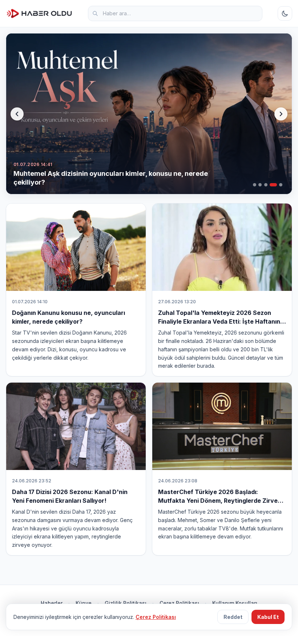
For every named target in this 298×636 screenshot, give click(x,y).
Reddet (233, 617)
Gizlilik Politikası (125, 603)
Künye (84, 603)
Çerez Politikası (179, 603)
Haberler (52, 603)
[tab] (254, 184)
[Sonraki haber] (280, 114)
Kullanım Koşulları (234, 603)
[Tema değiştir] (285, 13)
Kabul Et (268, 617)
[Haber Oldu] (39, 13)
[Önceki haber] (17, 114)
